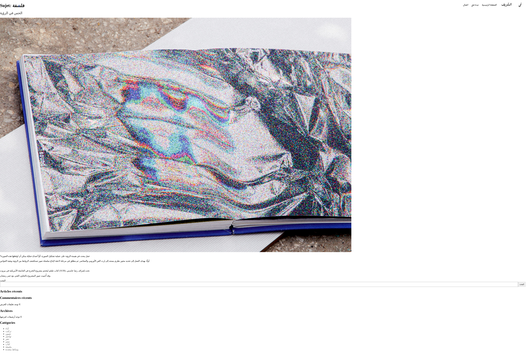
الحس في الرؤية (11, 13)
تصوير (8, 334)
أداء (7, 328)
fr (9, 5)
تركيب (8, 331)
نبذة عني (475, 5)
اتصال (465, 5)
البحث (2, 280)
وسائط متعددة (11, 349)
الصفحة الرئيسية (489, 5)
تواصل (8, 336)
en (14, 5)
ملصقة (8, 347)
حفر (7, 339)
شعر (7, 342)
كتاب (7, 344)
